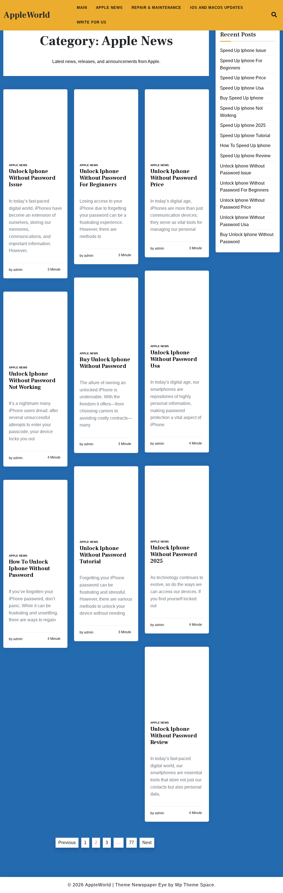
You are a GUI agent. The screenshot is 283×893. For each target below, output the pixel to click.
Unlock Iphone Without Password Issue (32, 178)
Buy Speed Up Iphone (241, 98)
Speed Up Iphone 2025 (243, 125)
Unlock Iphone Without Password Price (173, 178)
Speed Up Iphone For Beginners (241, 64)
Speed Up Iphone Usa (242, 88)
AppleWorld (26, 15)
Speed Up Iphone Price (243, 77)
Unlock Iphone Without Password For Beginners (103, 178)
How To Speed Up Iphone (245, 145)
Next (146, 842)
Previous (67, 842)
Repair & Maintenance (156, 8)
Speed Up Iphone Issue (243, 50)
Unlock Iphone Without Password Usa (173, 359)
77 (131, 842)
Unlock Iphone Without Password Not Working (32, 381)
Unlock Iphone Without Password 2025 (173, 554)
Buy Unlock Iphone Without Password (105, 363)
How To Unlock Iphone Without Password (29, 568)
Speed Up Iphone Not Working (241, 112)
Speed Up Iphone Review (245, 155)
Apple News (109, 8)
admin (18, 269)
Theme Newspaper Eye (141, 884)
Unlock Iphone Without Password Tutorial (103, 555)
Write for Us (91, 22)
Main (82, 8)
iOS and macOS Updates (216, 8)
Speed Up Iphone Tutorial (245, 135)
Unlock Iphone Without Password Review (173, 736)
